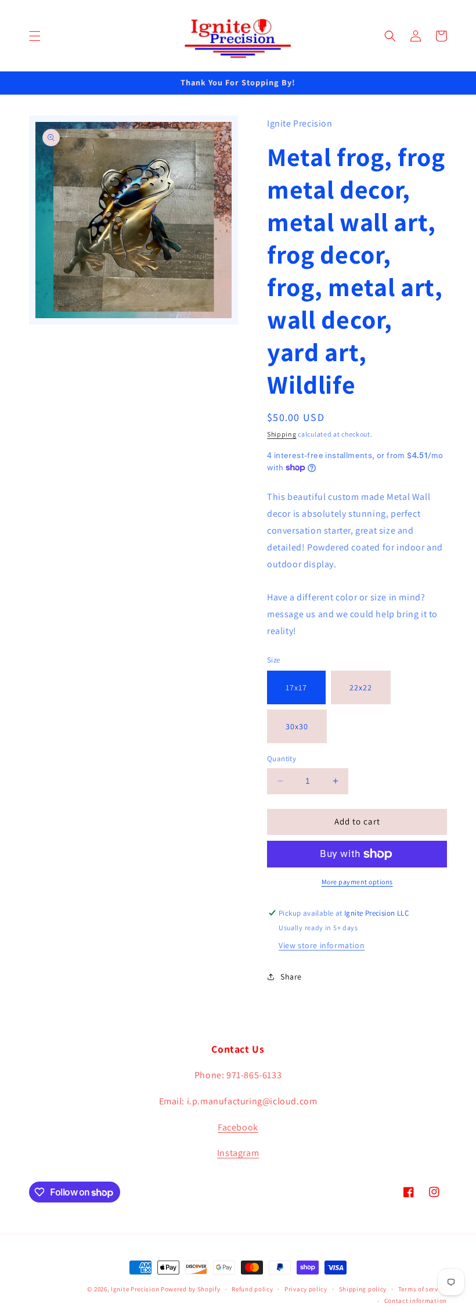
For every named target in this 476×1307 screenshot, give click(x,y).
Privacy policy (305, 1289)
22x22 (360, 687)
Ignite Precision (136, 1289)
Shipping (282, 434)
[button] (35, 36)
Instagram (238, 1153)
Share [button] (291, 976)
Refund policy (252, 1289)
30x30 (297, 726)
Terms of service (422, 1289)
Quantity (281, 759)
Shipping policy (363, 1289)
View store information (322, 945)
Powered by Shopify (191, 1289)
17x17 (296, 687)
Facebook (238, 1127)
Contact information (415, 1301)
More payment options (357, 881)
